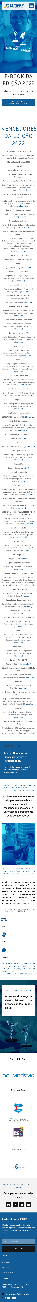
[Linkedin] (8, 1204)
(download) (23, 190)
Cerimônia (5, 1267)
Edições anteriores (8, 1272)
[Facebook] (21, 1204)
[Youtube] (28, 1204)
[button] (31, 5)
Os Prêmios (6, 1262)
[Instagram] (15, 1204)
